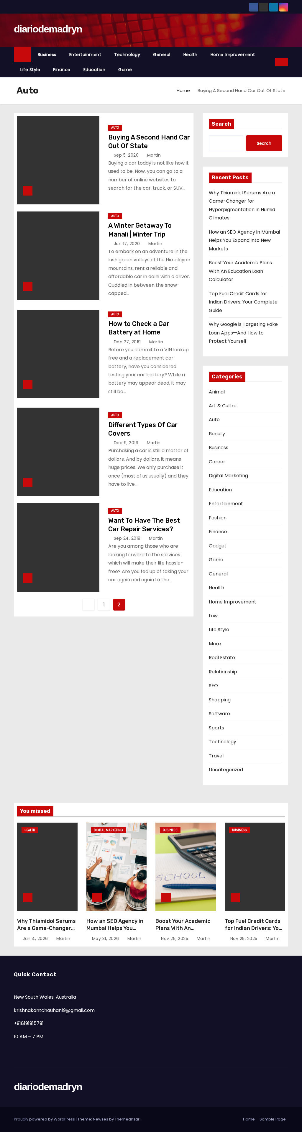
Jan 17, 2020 (128, 244)
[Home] (22, 54)
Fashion (217, 517)
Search (221, 124)
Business (47, 55)
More (215, 643)
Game (125, 70)
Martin (153, 155)
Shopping (220, 699)
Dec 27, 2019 (128, 342)
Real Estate (222, 657)
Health (190, 55)
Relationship (223, 671)
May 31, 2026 (106, 938)
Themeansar (127, 1119)
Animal (217, 391)
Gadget (217, 545)
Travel (216, 755)
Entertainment (85, 55)
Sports (216, 727)
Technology (127, 55)
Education (94, 70)
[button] (271, 62)
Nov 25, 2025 (175, 938)
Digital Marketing (228, 475)
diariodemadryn (48, 29)
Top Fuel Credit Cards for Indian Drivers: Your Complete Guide (243, 302)
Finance (61, 70)
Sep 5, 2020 (127, 155)
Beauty (217, 433)
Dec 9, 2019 (127, 443)
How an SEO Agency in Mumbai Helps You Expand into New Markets (244, 240)
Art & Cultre (223, 405)
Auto (115, 127)
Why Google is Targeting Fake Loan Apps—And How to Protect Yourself (243, 332)
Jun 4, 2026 (36, 938)
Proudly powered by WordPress (45, 1119)
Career (217, 461)
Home (183, 90)
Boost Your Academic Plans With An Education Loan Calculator (240, 271)
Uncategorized (226, 769)
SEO (213, 685)
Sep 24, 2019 (128, 538)
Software (219, 713)
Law (213, 615)
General (161, 55)
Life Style (30, 70)
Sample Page (273, 1119)
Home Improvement (233, 55)
